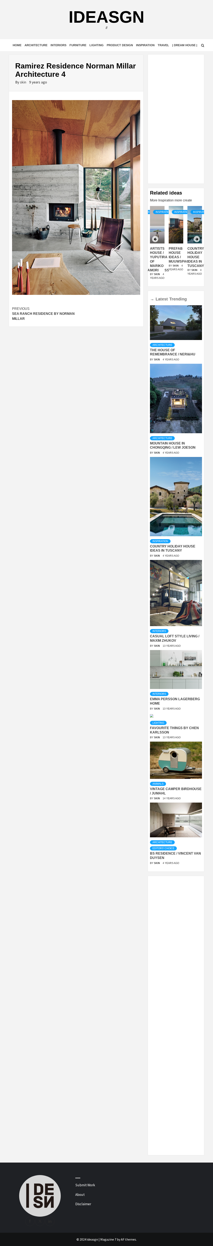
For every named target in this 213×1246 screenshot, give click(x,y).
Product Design (120, 45)
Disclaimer (83, 1204)
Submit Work (85, 1185)
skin (23, 82)
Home (17, 45)
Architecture (36, 45)
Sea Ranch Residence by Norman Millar (43, 313)
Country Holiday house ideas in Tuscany (195, 257)
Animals (157, 783)
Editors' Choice (163, 848)
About (80, 1194)
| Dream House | (184, 45)
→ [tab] (152, 299)
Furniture (77, 45)
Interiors (58, 45)
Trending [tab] (178, 299)
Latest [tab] (162, 299)
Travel (163, 45)
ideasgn (106, 17)
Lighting (96, 45)
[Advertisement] (176, 119)
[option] (176, 245)
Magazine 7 (108, 1239)
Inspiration (145, 45)
